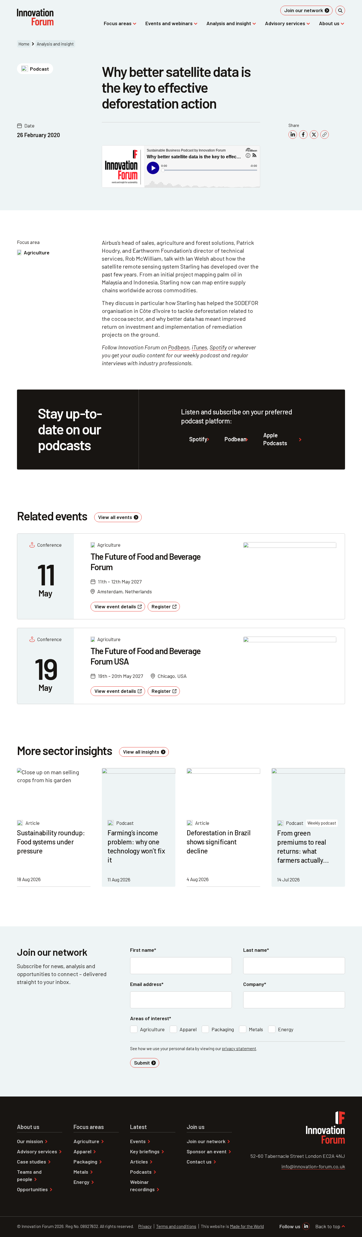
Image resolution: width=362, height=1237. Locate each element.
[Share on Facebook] (303, 134)
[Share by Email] (324, 134)
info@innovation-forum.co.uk (313, 1166)
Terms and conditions (176, 1226)
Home (23, 43)
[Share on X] (314, 134)
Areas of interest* (150, 1018)
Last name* (256, 950)
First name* (143, 950)
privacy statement (239, 1048)
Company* (254, 984)
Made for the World (247, 1226)
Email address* (146, 984)
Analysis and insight (55, 43)
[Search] (340, 10)
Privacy (145, 1226)
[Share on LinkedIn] (292, 134)
